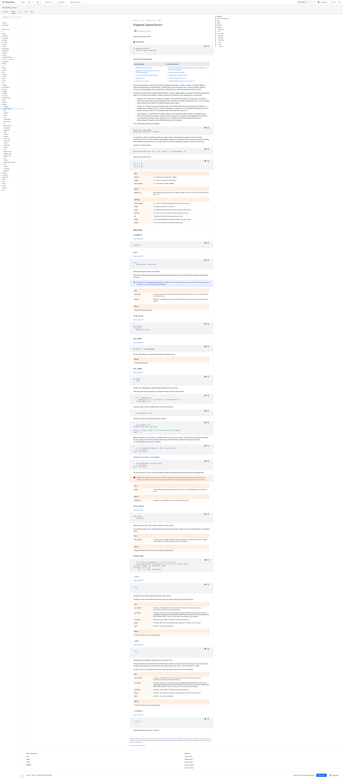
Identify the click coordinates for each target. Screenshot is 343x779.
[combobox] (306, 2)
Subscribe (321, 775)
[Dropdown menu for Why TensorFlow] (82, 2)
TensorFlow (136, 20)
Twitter (28, 762)
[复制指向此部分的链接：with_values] (145, 506)
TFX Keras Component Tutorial (177, 78)
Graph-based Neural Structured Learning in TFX (181, 81)
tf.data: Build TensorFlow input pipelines (147, 75)
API (38, 2)
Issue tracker (188, 756)
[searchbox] (12, 17)
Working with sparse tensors (144, 68)
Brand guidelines (189, 765)
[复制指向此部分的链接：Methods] (144, 230)
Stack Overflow (189, 762)
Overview (5, 11)
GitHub (333, 2)
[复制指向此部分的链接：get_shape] (143, 339)
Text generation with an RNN (176, 72)
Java (25, 11)
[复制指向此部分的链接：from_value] (145, 316)
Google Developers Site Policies (158, 740)
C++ (20, 11)
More (32, 11)
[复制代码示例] (208, 46)
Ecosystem (48, 2)
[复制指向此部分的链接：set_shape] (144, 369)
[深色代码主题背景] (205, 46)
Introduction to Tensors (142, 81)
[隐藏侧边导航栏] (21, 776)
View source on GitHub (144, 31)
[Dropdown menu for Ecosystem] (54, 2)
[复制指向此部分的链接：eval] (139, 252)
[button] (11, 32)
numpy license (138, 742)
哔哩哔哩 (28, 765)
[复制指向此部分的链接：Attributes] (141, 200)
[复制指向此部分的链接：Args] (139, 173)
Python (13, 11)
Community (60, 2)
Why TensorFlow (75, 2)
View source (137, 239)
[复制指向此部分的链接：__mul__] (141, 641)
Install (22, 2)
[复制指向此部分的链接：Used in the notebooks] (153, 59)
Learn (29, 2)
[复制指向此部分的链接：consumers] (144, 235)
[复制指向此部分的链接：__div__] (141, 577)
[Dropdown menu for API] (41, 2)
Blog (27, 756)
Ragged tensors (140, 78)
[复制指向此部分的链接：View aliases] (146, 42)
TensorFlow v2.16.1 (9, 8)
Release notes (189, 759)
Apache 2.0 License (135, 740)
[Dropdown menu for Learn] (33, 2)
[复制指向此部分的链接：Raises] (140, 189)
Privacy (34, 775)
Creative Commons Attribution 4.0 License (178, 738)
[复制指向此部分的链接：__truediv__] (145, 711)
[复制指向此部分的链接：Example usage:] (145, 556)
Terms (28, 775)
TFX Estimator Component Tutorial (178, 75)
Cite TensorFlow (189, 768)
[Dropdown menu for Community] (66, 2)
